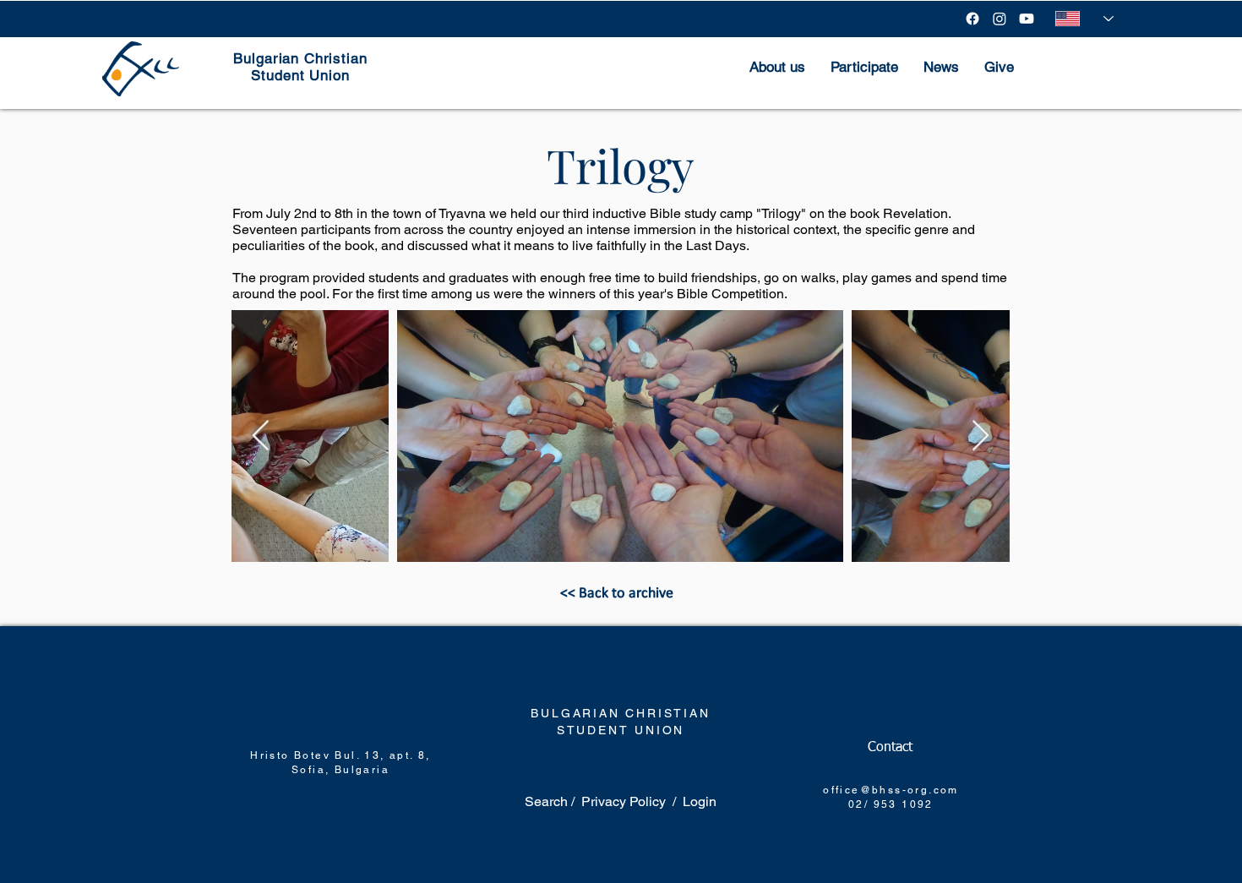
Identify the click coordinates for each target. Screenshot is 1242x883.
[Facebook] (972, 18)
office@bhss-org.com (891, 790)
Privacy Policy (623, 801)
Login (699, 801)
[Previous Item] (260, 436)
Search (548, 801)
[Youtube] (1026, 18)
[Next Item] (980, 436)
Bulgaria (362, 770)
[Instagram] (999, 18)
